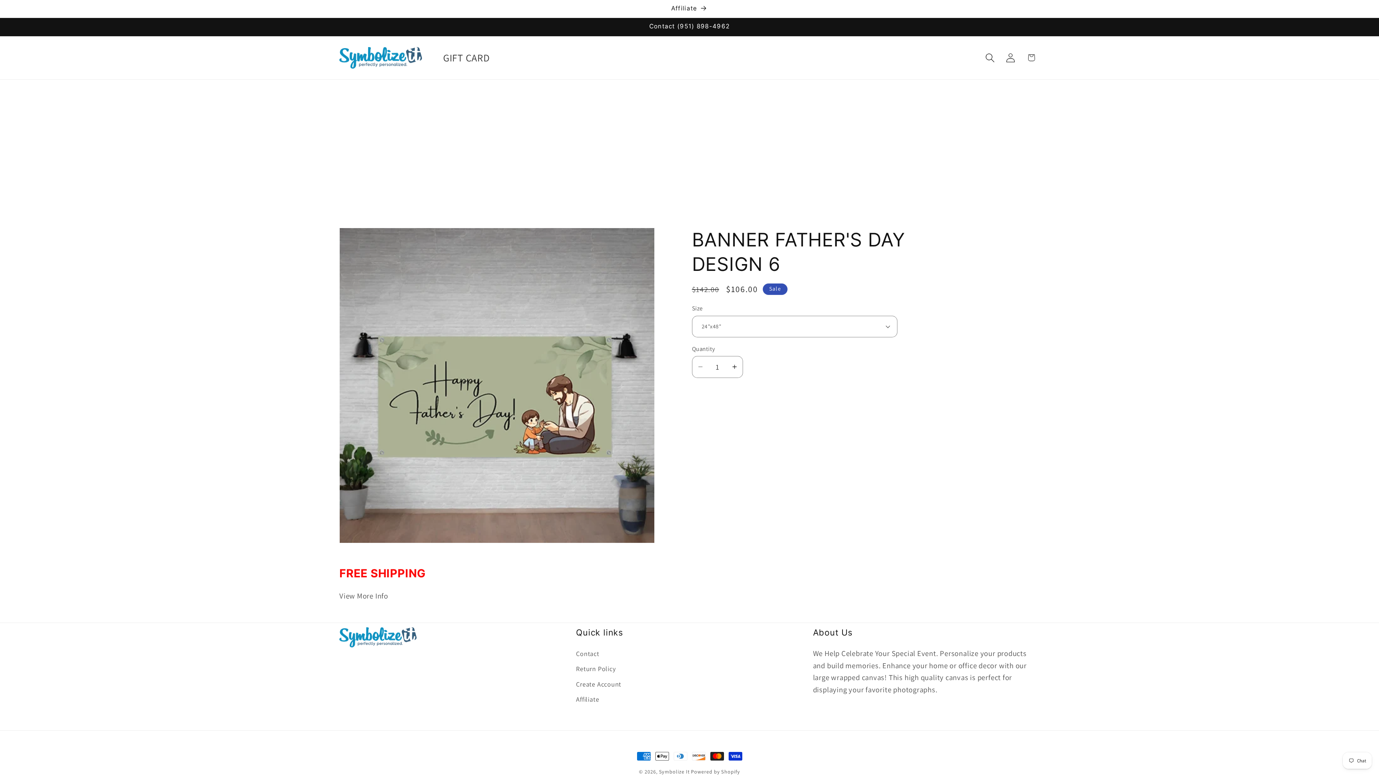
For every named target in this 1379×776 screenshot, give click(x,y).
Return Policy (596, 668)
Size (697, 308)
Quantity (703, 349)
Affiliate (587, 699)
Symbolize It (674, 771)
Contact (587, 653)
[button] (990, 57)
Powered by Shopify (715, 771)
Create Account (598, 684)
